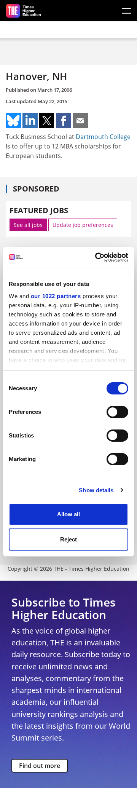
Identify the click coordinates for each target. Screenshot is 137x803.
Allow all (68, 514)
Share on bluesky (13, 120)
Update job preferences (83, 224)
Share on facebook (63, 120)
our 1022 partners (56, 296)
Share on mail (80, 120)
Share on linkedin (30, 120)
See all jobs (28, 224)
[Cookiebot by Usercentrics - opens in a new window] (96, 257)
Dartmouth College (103, 137)
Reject (68, 539)
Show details (96, 490)
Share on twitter (46, 120)
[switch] (117, 412)
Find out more (39, 765)
